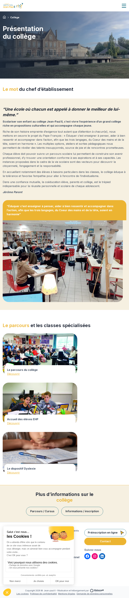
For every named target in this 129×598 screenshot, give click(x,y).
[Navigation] (124, 5)
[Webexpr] (97, 590)
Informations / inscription (82, 511)
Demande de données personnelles (95, 593)
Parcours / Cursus (42, 511)
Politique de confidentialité (43, 593)
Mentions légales (66, 593)
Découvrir (13, 374)
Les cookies (22, 593)
